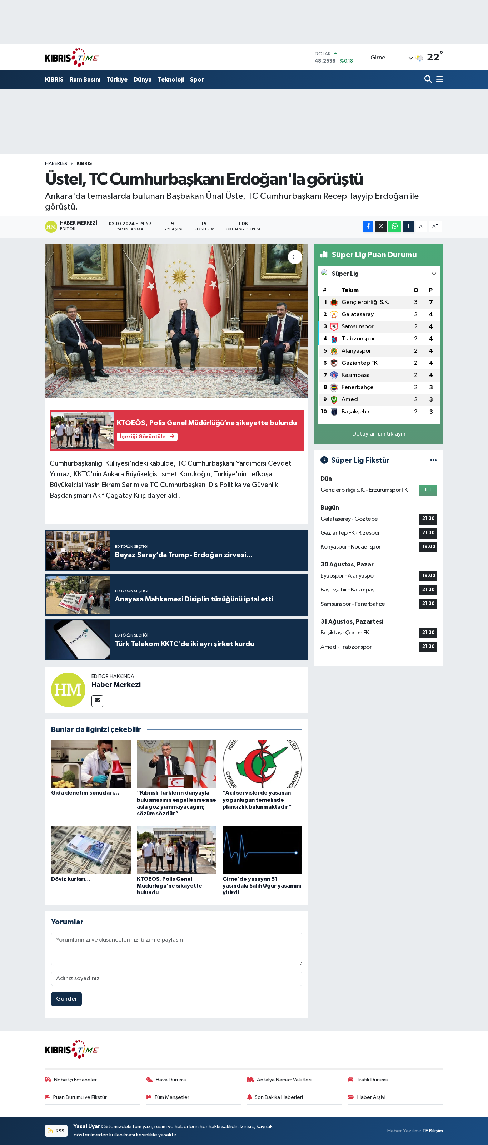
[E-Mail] (97, 701)
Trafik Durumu (372, 1079)
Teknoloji (171, 80)
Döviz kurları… (71, 879)
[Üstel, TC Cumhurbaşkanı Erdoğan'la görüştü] (176, 321)
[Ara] (428, 80)
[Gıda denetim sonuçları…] (91, 764)
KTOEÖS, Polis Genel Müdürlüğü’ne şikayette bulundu (169, 885)
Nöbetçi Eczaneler (75, 1079)
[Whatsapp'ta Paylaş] (394, 227)
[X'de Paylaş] (381, 227)
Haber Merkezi (116, 684)
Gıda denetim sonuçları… (85, 793)
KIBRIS (54, 80)
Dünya (143, 80)
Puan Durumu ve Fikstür (80, 1097)
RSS (59, 1131)
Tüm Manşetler (171, 1097)
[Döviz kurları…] (91, 850)
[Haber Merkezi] (68, 690)
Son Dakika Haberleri (279, 1097)
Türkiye (117, 80)
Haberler (56, 163)
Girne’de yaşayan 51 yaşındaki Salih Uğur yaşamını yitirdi (262, 885)
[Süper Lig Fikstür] (433, 460)
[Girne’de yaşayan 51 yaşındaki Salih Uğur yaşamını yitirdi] (262, 850)
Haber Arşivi (371, 1097)
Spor (197, 80)
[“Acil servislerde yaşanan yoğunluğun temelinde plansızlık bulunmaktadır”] (262, 764)
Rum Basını (85, 80)
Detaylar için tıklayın (378, 434)
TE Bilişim (432, 1131)
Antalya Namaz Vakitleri (284, 1079)
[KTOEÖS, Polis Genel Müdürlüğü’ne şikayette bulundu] (176, 850)
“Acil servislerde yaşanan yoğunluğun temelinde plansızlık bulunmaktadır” (257, 799)
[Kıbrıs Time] (72, 57)
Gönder (66, 999)
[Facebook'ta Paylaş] (368, 227)
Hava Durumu (171, 1079)
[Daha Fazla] (408, 227)
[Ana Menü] (438, 80)
